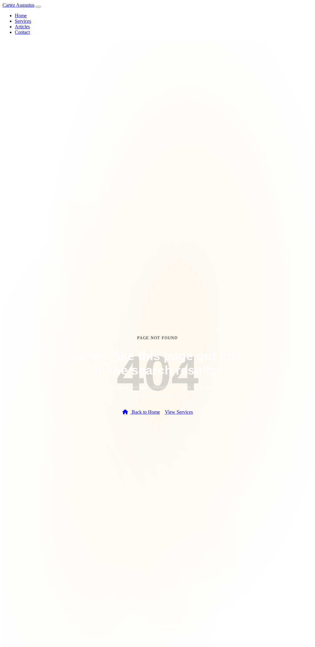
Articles (22, 26)
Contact (22, 32)
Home (21, 15)
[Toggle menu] (38, 7)
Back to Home (145, 412)
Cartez (18, 5)
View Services (179, 412)
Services (23, 21)
